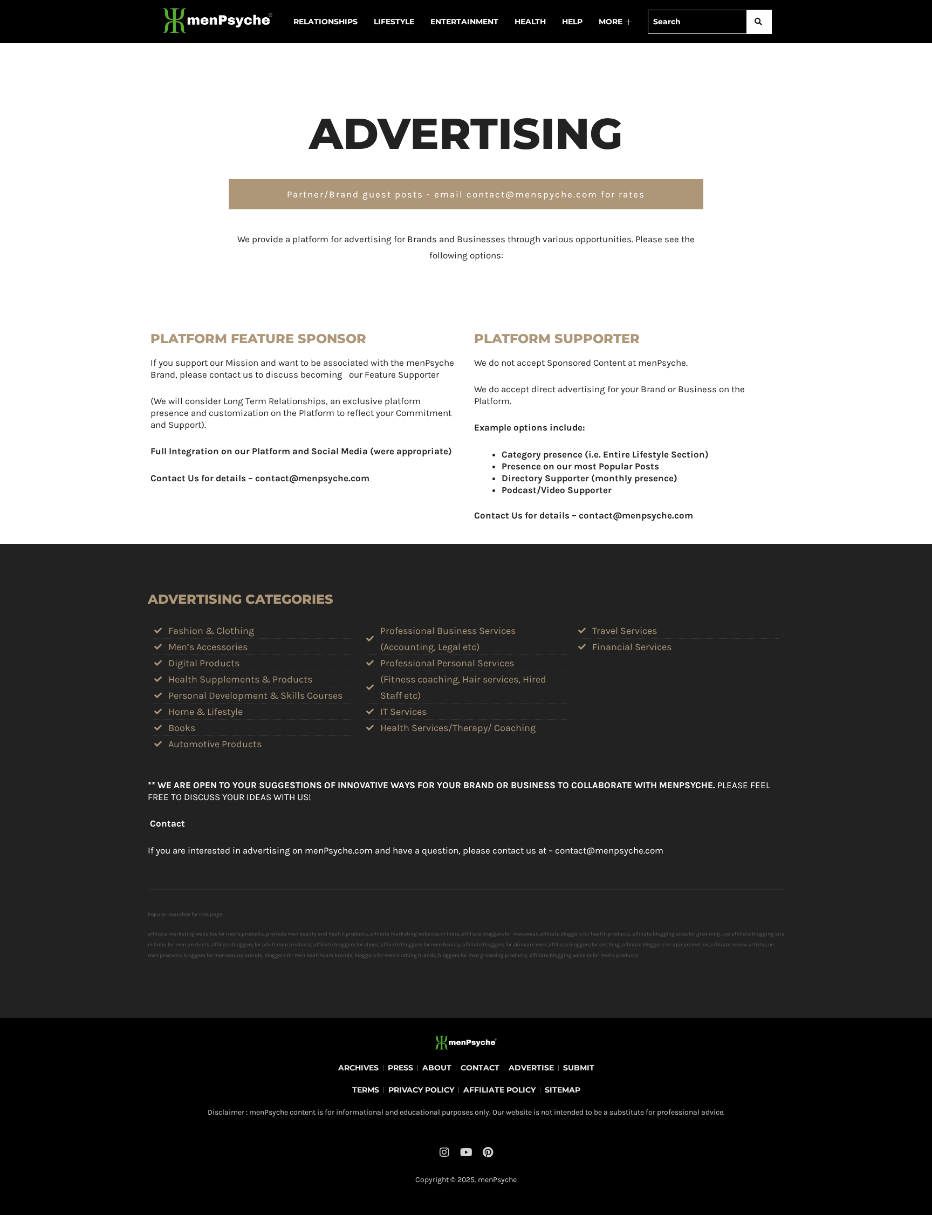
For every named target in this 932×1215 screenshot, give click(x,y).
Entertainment (464, 21)
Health (530, 21)
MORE (610, 21)
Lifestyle (394, 21)
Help (572, 21)
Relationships (325, 21)
